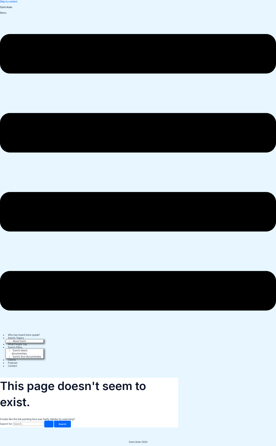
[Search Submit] (48, 424)
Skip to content (8, 1)
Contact (12, 365)
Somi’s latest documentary (19, 352)
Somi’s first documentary (27, 356)
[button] (138, 171)
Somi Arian (6, 7)
